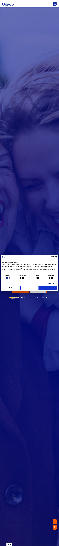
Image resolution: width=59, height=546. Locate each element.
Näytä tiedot (51, 283)
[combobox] (9, 544)
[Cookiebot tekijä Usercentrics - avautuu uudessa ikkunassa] (51, 257)
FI (10, 544)
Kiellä (10, 287)
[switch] (22, 278)
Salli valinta (29, 287)
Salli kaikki (48, 287)
